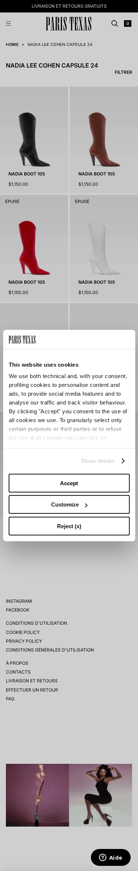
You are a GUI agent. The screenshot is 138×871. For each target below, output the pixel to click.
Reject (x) (69, 526)
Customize (65, 504)
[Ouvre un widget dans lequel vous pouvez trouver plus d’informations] (111, 858)
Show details (97, 461)
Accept (69, 483)
